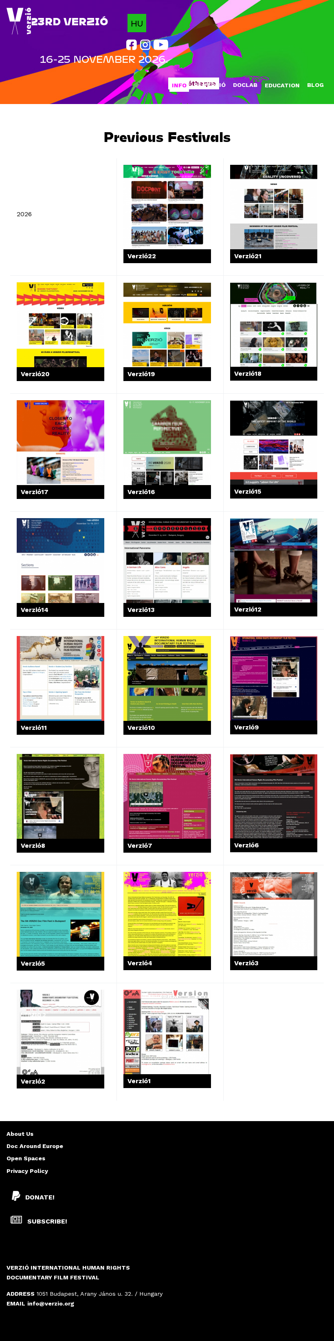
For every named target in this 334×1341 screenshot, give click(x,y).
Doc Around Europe (35, 1146)
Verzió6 (246, 845)
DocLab (245, 85)
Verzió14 (34, 610)
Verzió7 (139, 845)
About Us (20, 1133)
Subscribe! (46, 1221)
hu (137, 23)
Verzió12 (247, 609)
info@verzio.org (50, 1303)
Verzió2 (33, 1081)
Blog (315, 85)
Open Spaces (26, 1158)
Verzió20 (35, 374)
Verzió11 (34, 727)
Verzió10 (141, 727)
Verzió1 (139, 1081)
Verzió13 (141, 610)
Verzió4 (139, 963)
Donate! (40, 1197)
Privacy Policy (27, 1171)
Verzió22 (141, 256)
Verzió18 (247, 373)
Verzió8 (33, 845)
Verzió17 (34, 492)
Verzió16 (141, 492)
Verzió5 (33, 963)
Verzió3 (246, 963)
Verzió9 (246, 727)
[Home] (19, 21)
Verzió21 (247, 256)
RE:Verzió (210, 85)
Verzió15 (247, 491)
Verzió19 (141, 374)
